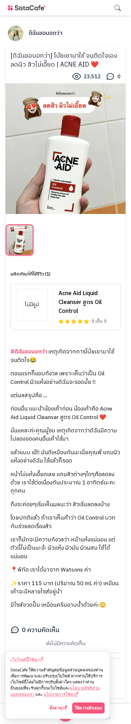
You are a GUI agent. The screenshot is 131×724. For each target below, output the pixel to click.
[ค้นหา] (117, 8)
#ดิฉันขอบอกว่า (28, 351)
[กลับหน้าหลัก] (28, 8)
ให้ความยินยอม (88, 708)
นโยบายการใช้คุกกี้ (61, 694)
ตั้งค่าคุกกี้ (58, 708)
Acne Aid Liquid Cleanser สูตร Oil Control (80, 302)
